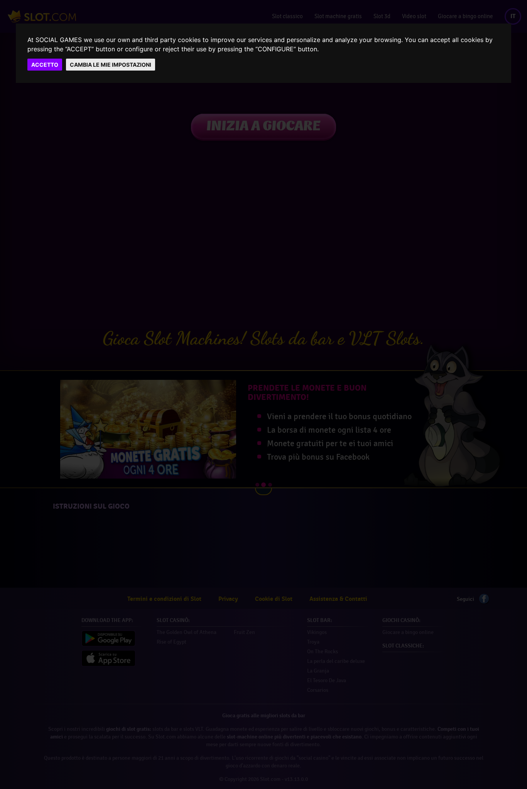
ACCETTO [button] (44, 64)
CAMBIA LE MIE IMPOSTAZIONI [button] (110, 64)
